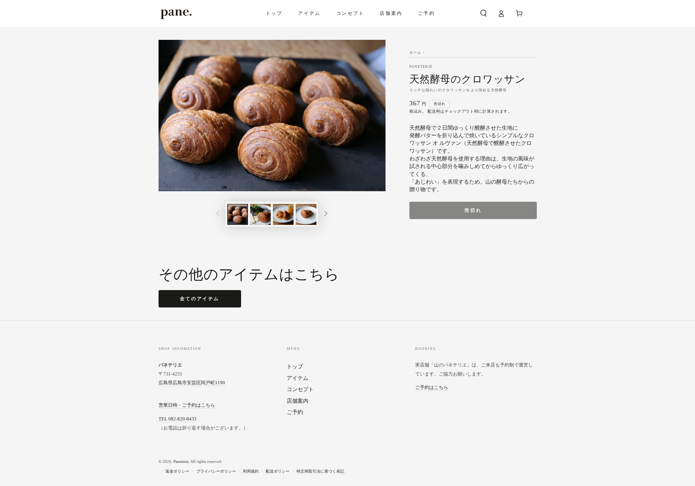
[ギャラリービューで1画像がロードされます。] (237, 214)
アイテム (297, 378)
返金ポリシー (177, 471)
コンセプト (300, 389)
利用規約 (251, 471)
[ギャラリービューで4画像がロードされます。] (306, 214)
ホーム (415, 52)
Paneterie (421, 66)
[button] (483, 13)
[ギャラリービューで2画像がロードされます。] (260, 214)
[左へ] (218, 214)
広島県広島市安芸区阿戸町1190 (192, 382)
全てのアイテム (199, 298)
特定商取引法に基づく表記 (320, 471)
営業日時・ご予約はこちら (187, 405)
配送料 (433, 111)
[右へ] (325, 214)
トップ (295, 366)
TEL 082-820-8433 (178, 419)
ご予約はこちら (431, 387)
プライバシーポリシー (216, 471)
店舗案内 (297, 401)
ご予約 (295, 412)
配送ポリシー (278, 471)
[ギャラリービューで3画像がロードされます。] (283, 214)
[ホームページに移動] (176, 13)
